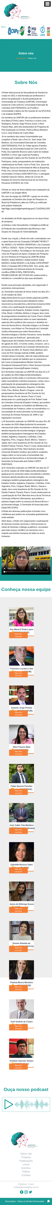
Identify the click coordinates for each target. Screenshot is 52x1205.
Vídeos (26, 1171)
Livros (26, 1164)
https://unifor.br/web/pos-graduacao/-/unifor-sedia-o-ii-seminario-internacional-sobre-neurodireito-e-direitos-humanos (25, 378)
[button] (47, 4)
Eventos (26, 1168)
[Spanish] (48, 34)
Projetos (26, 1157)
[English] (48, 28)
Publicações (26, 1160)
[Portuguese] (48, 31)
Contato (26, 1175)
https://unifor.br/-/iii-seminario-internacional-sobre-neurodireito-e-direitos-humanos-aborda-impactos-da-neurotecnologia (25, 427)
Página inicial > (22, 58)
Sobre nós (26, 1153)
